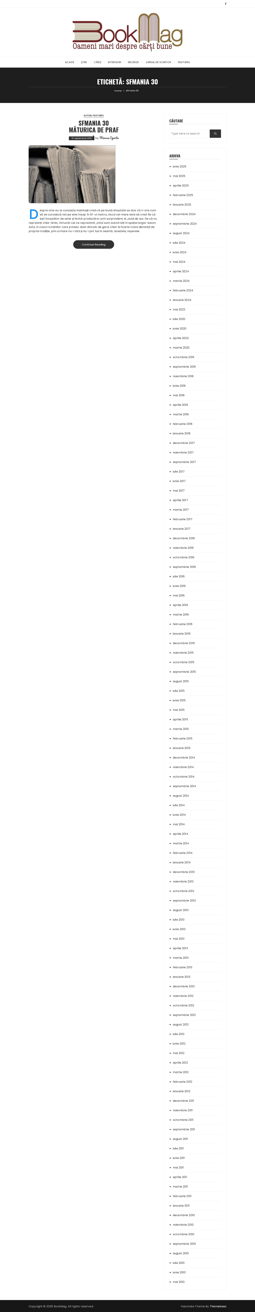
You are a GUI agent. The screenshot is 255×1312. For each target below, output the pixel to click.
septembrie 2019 (184, 367)
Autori (88, 115)
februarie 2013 (182, 967)
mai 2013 (178, 939)
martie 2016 (181, 615)
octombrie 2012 (183, 1005)
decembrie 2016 (184, 538)
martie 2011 (180, 1187)
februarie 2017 (182, 519)
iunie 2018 (179, 386)
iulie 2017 (179, 472)
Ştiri (84, 62)
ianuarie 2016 (181, 634)
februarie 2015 (182, 739)
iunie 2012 (179, 1044)
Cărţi (97, 62)
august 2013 (181, 910)
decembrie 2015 (184, 643)
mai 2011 (178, 1168)
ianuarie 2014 (182, 862)
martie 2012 (181, 1072)
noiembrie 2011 (183, 1110)
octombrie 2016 (183, 557)
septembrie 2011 (184, 1129)
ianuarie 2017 (181, 529)
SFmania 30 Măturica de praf (94, 126)
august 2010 (181, 1253)
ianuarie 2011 (181, 1206)
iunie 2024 (180, 252)
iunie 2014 (179, 815)
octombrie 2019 (183, 357)
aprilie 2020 (181, 338)
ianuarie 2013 (181, 977)
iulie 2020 (179, 319)
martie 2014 (181, 843)
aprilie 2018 (180, 405)
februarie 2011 (182, 1196)
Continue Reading (93, 244)
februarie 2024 (183, 290)
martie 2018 (181, 414)
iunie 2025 (179, 166)
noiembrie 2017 (183, 452)
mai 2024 (179, 262)
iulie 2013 (179, 920)
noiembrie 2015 (183, 653)
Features (184, 62)
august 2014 (181, 796)
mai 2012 (178, 1053)
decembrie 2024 (184, 214)
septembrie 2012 (184, 1015)
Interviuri (114, 62)
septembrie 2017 (184, 462)
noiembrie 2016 (183, 548)
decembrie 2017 (184, 443)
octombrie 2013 (183, 891)
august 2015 (181, 681)
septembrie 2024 (185, 224)
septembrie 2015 (184, 672)
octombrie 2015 (183, 662)
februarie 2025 (183, 195)
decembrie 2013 (184, 872)
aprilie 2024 (181, 271)
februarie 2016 (182, 624)
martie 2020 (181, 348)
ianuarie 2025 (182, 205)
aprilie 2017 (180, 500)
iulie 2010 (179, 1263)
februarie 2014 (183, 853)
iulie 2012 (179, 1034)
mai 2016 (179, 595)
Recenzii (133, 62)
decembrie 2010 (184, 1215)
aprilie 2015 (180, 719)
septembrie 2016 (184, 567)
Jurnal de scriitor (158, 62)
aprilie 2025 (181, 186)
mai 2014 (179, 824)
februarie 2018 (182, 424)
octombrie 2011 (183, 1120)
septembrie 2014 (184, 786)
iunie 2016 (179, 586)
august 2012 (181, 1025)
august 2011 (180, 1139)
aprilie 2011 (180, 1177)
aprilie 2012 (180, 1063)
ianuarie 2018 (181, 433)
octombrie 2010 (183, 1234)
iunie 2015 (179, 700)
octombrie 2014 (183, 777)
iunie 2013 (179, 929)
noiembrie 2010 (183, 1225)
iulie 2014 (179, 805)
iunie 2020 (179, 329)
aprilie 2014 (180, 834)
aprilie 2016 (180, 605)
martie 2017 (181, 510)
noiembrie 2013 (183, 882)
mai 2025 (179, 176)
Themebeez (218, 1306)
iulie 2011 (178, 1148)
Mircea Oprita (108, 138)
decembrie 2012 (184, 986)
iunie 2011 (179, 1158)
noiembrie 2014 (183, 767)
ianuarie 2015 (181, 748)
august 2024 (181, 233)
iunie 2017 (179, 481)
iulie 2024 (179, 243)
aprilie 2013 (180, 948)
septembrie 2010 (184, 1244)
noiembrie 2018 (183, 376)
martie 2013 (181, 958)
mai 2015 (179, 710)
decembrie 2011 (183, 1101)
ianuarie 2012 (181, 1091)
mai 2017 (179, 491)
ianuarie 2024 (182, 300)
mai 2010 (179, 1282)
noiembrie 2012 (183, 996)
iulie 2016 (179, 576)
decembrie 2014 (184, 758)
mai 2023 (179, 309)
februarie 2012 (182, 1082)
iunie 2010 (179, 1272)
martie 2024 (181, 281)
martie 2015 (181, 729)
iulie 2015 (179, 691)
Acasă (69, 62)
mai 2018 (179, 395)
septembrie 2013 (184, 901)
